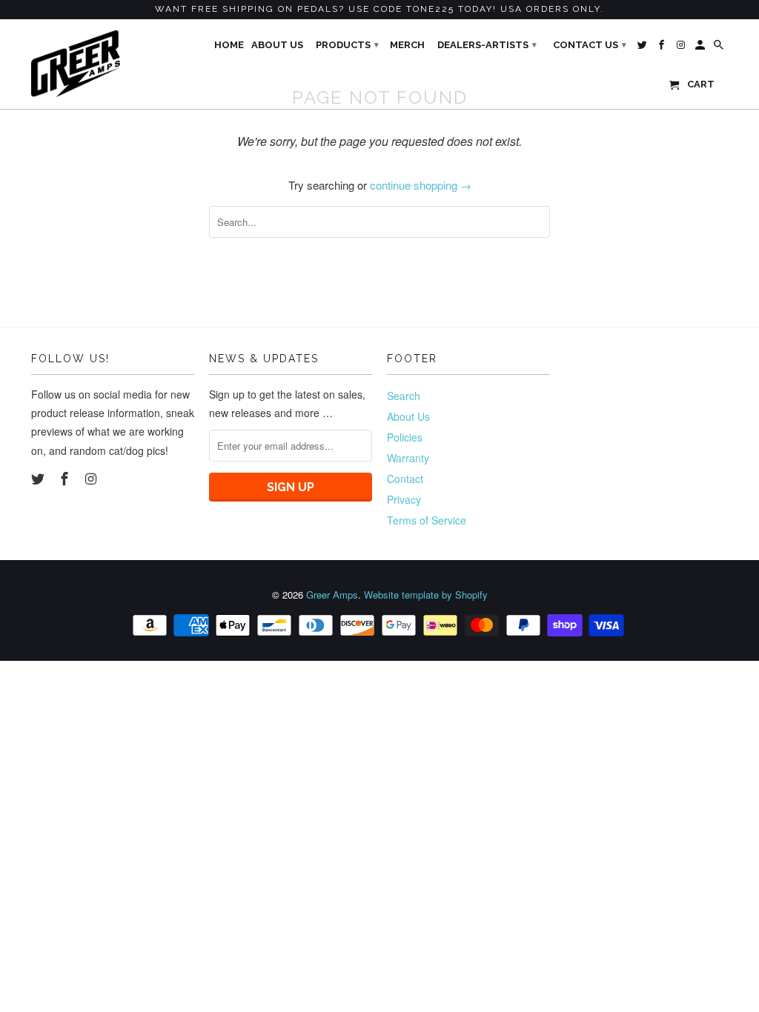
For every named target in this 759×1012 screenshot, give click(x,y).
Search (403, 395)
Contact (405, 478)
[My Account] (701, 48)
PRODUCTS (347, 44)
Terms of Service (426, 520)
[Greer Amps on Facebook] (66, 477)
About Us (408, 416)
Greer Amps (332, 594)
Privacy (404, 499)
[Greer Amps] (75, 63)
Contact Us (589, 44)
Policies (404, 437)
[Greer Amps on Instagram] (92, 477)
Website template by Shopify (426, 594)
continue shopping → (420, 185)
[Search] (720, 48)
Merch (407, 44)
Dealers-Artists (487, 44)
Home (229, 44)
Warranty (408, 457)
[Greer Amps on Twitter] (39, 477)
